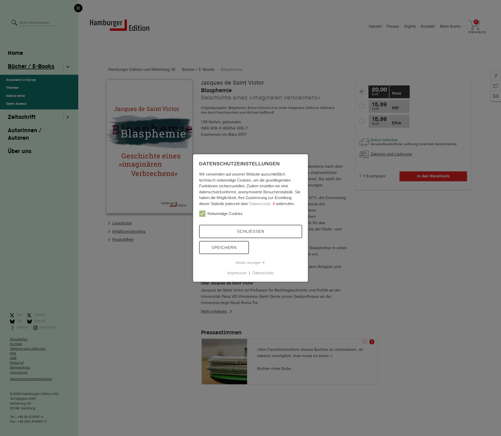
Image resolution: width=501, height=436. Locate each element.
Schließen (250, 231)
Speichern (224, 247)
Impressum (237, 273)
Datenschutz (260, 203)
